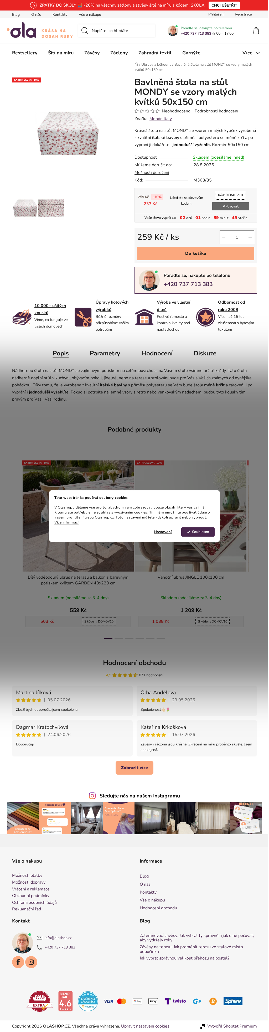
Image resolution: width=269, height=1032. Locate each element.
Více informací (65, 522)
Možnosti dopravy (27, 882)
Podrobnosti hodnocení (214, 111)
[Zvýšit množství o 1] (248, 237)
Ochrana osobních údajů (32, 902)
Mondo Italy (159, 119)
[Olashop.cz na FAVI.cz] (38, 1001)
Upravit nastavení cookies (143, 1026)
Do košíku (193, 253)
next (251, 548)
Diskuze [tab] (203, 353)
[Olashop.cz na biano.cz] (63, 1001)
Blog (14, 14)
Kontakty (58, 14)
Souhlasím (198, 531)
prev (14, 548)
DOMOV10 (228, 195)
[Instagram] (29, 962)
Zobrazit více (132, 768)
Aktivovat (228, 206)
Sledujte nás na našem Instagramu (138, 795)
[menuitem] (23, 53)
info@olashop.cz (56, 937)
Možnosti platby (25, 875)
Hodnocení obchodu (132, 662)
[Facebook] (16, 962)
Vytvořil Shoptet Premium (230, 1026)
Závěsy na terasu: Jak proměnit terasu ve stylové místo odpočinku (189, 949)
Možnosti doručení (150, 172)
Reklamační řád (24, 909)
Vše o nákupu (88, 14)
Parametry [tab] (103, 353)
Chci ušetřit (222, 5)
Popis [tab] (59, 353)
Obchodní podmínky (29, 896)
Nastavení (161, 532)
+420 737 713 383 (194, 33)
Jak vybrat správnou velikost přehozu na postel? (182, 958)
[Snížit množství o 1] (222, 237)
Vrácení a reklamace (29, 889)
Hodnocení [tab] (154, 353)
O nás (34, 14)
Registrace (241, 14)
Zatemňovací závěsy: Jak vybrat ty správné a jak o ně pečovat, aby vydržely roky (195, 938)
